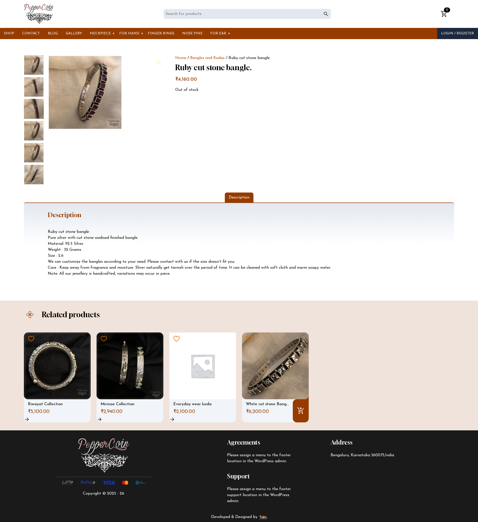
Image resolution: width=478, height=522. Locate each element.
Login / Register (457, 33)
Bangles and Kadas (207, 58)
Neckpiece (100, 33)
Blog (53, 33)
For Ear (218, 33)
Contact (31, 33)
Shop (9, 33)
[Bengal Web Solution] (263, 517)
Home (180, 58)
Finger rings (161, 33)
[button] (159, 63)
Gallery (74, 33)
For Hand (129, 33)
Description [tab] (239, 197)
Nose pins (192, 33)
